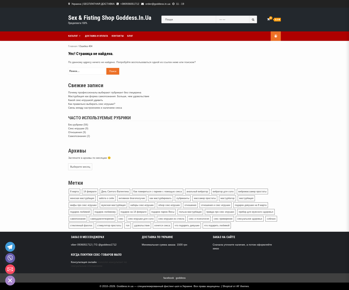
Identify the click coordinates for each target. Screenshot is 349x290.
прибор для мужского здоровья (256, 211)
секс (121, 218)
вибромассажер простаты (252, 191)
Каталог (73, 36)
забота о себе (106, 198)
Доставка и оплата (96, 36)
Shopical (227, 286)
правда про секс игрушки (220, 211)
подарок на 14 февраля (134, 211)
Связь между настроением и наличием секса (95, 107)
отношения (190, 205)
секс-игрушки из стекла (171, 218)
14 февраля (90, 191)
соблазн (271, 218)
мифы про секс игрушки (83, 205)
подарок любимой (80, 211)
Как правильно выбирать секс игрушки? (91, 103)
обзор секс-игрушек (169, 205)
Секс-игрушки (76, 128)
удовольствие (142, 225)
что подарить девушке (187, 225)
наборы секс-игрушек (142, 205)
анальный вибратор (197, 191)
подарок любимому (105, 211)
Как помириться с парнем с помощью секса (157, 191)
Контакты (118, 36)
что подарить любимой (216, 225)
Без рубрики (75, 124)
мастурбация (246, 198)
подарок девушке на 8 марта (250, 205)
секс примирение (223, 218)
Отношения (75, 132)
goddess (181, 277)
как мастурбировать (161, 198)
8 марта (74, 191)
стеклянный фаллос (81, 225)
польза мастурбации (190, 211)
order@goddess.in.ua (157, 3)
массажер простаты (205, 198)
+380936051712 (129, 3)
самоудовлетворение (102, 218)
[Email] (10, 269)
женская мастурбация (82, 198)
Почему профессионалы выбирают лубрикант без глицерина (104, 92)
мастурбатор (227, 198)
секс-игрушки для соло (141, 218)
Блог (130, 36)
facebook (168, 277)
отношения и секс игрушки (215, 205)
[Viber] (10, 258)
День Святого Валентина (115, 191)
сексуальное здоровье (249, 218)
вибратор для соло (223, 191)
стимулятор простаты (109, 225)
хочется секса (162, 225)
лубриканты (182, 198)
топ (127, 225)
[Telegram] (10, 247)
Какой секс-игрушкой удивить (85, 100)
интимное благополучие (132, 198)
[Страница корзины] (268, 19)
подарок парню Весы (162, 211)
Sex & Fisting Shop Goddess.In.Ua (109, 17)
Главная (72, 46)
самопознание (78, 218)
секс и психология (199, 218)
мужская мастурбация (113, 205)
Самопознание (77, 136)
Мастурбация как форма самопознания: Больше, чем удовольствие (108, 96)
